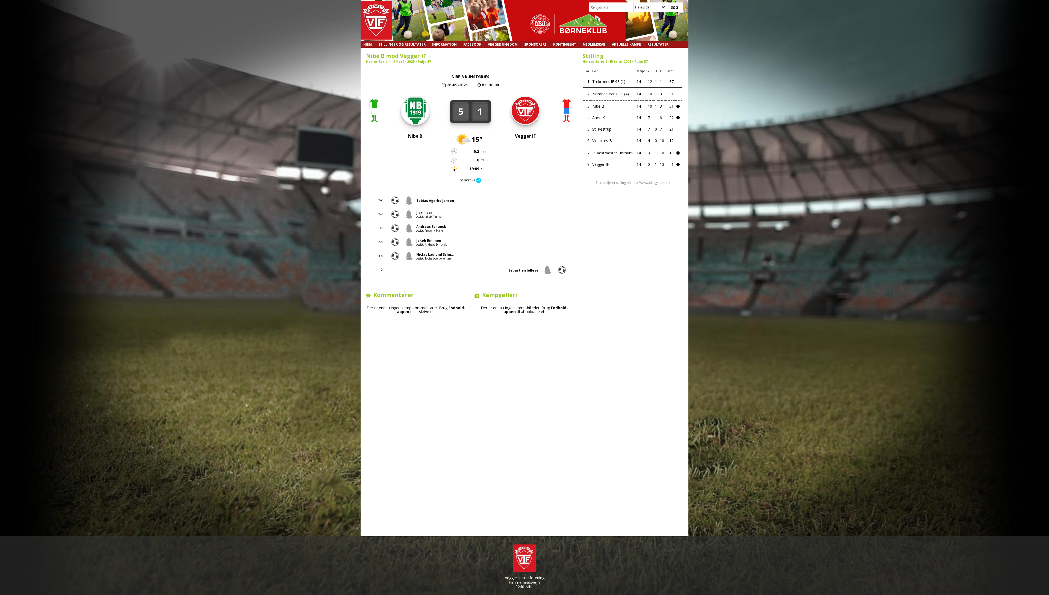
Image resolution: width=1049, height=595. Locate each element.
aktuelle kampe (626, 44)
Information (444, 44)
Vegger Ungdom (503, 44)
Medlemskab (594, 44)
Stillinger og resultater (402, 44)
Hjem (367, 44)
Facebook (472, 44)
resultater (657, 44)
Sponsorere (535, 44)
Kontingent (564, 44)
